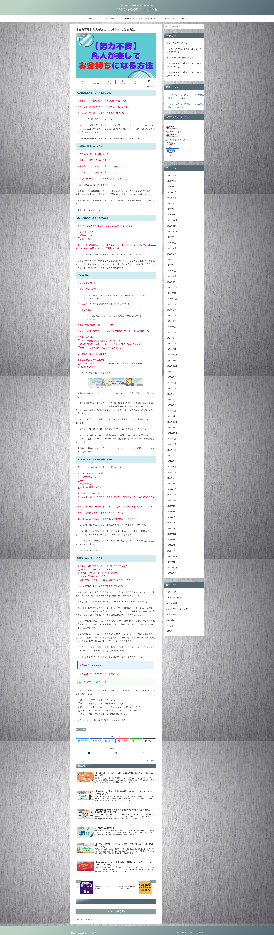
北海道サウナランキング (177, 609)
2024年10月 (171, 299)
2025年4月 (171, 265)
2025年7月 (171, 248)
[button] (202, 26)
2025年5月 (171, 259)
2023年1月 (171, 416)
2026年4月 (171, 198)
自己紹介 (170, 631)
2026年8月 (171, 175)
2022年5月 (171, 461)
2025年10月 (171, 231)
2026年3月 (171, 203)
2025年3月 (171, 270)
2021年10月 (171, 500)
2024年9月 (171, 304)
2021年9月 (171, 506)
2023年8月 (171, 377)
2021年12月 (171, 489)
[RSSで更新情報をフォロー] (143, 753)
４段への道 (171, 592)
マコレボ (179, 98)
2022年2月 (171, 478)
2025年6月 (171, 254)
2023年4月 (171, 399)
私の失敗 (170, 620)
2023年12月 (171, 355)
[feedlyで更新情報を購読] (116, 753)
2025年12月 (171, 220)
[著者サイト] (89, 753)
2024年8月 (171, 310)
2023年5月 (171, 394)
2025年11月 (171, 226)
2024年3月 (171, 338)
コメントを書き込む (116, 911)
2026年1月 (171, 214)
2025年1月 (171, 282)
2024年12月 (171, 287)
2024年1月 (171, 349)
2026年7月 (171, 181)
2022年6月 (171, 455)
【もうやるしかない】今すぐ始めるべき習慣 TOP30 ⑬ (183, 74)
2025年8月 (171, 242)
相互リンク (171, 614)
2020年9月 (171, 573)
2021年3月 (171, 539)
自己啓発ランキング (173, 132)
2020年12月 (171, 556)
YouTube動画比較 (174, 598)
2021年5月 (171, 528)
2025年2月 (171, 276)
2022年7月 (171, 450)
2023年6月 (171, 388)
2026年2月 (171, 209)
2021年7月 (171, 517)
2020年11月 (171, 562)
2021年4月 (171, 534)
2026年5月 (171, 192)
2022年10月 (171, 433)
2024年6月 (171, 321)
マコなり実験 (81, 729)
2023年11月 (171, 360)
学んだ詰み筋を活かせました (178, 43)
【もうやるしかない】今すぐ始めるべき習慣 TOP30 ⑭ (183, 65)
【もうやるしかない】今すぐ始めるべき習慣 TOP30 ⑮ (183, 50)
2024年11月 (171, 293)
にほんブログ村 (172, 148)
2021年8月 (171, 511)
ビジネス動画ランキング (175, 140)
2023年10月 (171, 366)
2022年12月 (171, 422)
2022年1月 (171, 483)
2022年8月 (171, 444)
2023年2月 (171, 411)
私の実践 (170, 626)
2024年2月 (171, 343)
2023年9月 (171, 371)
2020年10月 (171, 567)
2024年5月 (171, 327)
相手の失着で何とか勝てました (179, 57)
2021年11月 (171, 495)
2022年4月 (171, 467)
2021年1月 (171, 551)
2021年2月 (171, 545)
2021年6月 (171, 523)
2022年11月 (171, 427)
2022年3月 (171, 472)
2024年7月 (171, 315)
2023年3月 (171, 405)
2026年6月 (171, 186)
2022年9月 (171, 439)
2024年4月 (171, 332)
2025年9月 (171, 237)
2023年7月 (171, 383)
